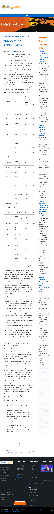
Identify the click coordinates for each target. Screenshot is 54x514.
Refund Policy (16, 511)
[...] (48, 121)
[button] (27, 15)
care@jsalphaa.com (12, 421)
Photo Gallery (10, 494)
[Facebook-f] (46, 480)
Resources (9, 489)
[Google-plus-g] (50, 480)
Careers (9, 491)
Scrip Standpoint (20, 51)
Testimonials (10, 492)
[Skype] (48, 480)
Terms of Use (8, 511)
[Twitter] (44, 480)
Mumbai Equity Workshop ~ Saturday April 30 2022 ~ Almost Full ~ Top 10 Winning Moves (44, 283)
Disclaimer (34, 509)
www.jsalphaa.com (12, 423)
